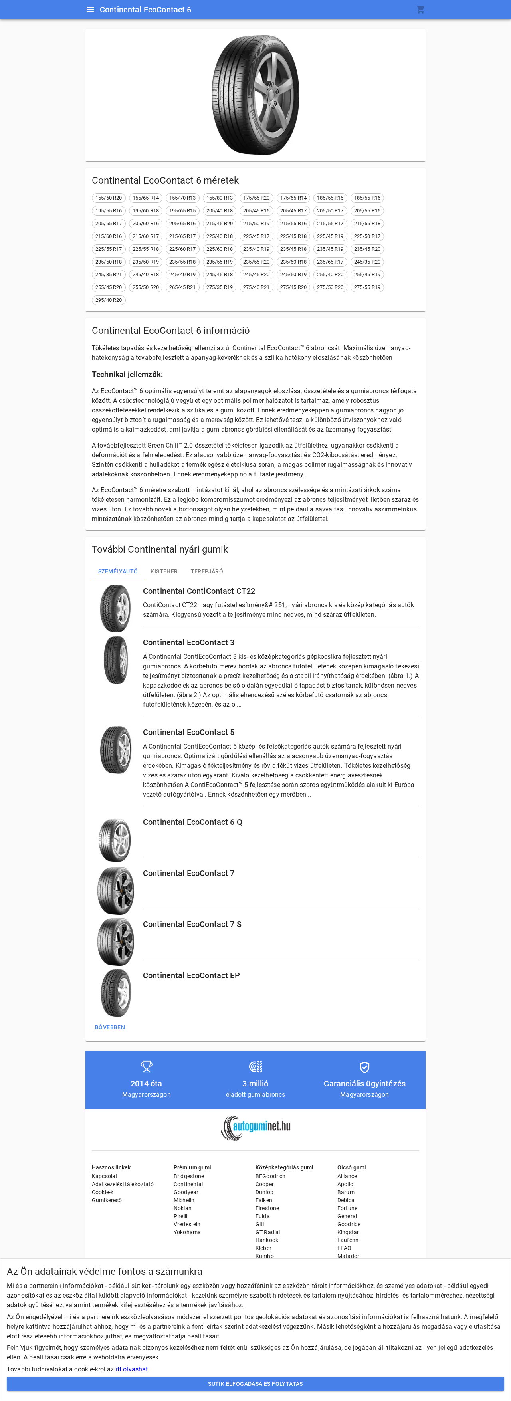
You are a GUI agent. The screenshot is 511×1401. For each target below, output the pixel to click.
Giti (260, 1224)
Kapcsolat (104, 1176)
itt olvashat (132, 1369)
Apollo (345, 1184)
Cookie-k (102, 1192)
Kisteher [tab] (164, 571)
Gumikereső (107, 1200)
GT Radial (268, 1232)
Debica (346, 1200)
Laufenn (347, 1240)
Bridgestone (189, 1176)
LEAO (344, 1248)
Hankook (267, 1240)
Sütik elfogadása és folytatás (255, 1384)
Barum (346, 1192)
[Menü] (90, 9)
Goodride (348, 1224)
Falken (264, 1200)
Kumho (265, 1256)
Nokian (183, 1208)
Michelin (184, 1200)
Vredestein (187, 1224)
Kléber (263, 1248)
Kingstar (348, 1232)
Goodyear (186, 1192)
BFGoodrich (271, 1176)
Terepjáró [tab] (207, 571)
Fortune (347, 1208)
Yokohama (187, 1232)
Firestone (267, 1208)
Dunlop (264, 1192)
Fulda (263, 1216)
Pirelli (180, 1216)
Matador (348, 1256)
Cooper (265, 1184)
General (347, 1216)
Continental (188, 1184)
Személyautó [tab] (118, 571)
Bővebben (110, 1027)
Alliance (347, 1176)
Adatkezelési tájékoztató (123, 1184)
